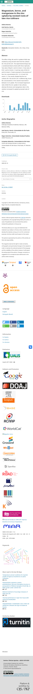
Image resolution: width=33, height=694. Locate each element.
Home (3, 5)
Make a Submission (9, 301)
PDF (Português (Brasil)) (10, 155)
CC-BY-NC (22, 217)
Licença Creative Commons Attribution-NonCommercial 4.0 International (16, 674)
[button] (6, 322)
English (5, 311)
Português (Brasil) (8, 314)
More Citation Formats (8, 179)
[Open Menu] (1, 1)
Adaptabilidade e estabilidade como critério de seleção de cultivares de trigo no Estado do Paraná (16, 605)
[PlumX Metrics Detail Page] (5, 275)
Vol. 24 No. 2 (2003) (18, 5)
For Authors (6, 339)
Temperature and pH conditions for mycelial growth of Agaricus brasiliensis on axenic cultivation (15, 576)
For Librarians (6, 342)
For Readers (6, 337)
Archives (9, 5)
